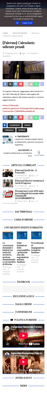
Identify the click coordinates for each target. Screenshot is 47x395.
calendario (15, 125)
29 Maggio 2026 (21, 266)
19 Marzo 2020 (22, 201)
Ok (17, 23)
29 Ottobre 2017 (22, 175)
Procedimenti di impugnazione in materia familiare (37, 248)
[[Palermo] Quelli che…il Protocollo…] (8, 173)
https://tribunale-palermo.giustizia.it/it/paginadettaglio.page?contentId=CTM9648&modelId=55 (23, 108)
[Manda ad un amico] (26, 84)
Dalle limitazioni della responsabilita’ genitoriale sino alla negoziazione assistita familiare (23, 252)
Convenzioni (23, 312)
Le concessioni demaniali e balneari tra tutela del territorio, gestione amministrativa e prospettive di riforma (9, 253)
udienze (21, 130)
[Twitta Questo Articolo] (10, 84)
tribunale (9, 130)
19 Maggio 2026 (35, 256)
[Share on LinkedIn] (15, 84)
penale (27, 125)
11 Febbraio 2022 (11, 53)
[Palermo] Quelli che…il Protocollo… (26, 171)
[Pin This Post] (20, 84)
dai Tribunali (23, 211)
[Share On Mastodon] (41, 84)
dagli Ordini (23, 304)
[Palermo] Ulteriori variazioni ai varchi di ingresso (29, 181)
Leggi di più (27, 23)
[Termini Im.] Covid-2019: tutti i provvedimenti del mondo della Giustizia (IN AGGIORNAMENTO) (29, 194)
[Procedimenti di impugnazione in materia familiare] (36, 235)
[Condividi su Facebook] (5, 84)
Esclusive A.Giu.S (23, 296)
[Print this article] (31, 84)
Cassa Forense (23, 219)
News (23, 385)
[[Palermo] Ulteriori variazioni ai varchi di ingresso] (8, 183)
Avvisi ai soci (23, 377)
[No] (43, 13)
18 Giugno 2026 (7, 268)
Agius (24, 53)
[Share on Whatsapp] (36, 84)
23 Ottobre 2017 (22, 186)
